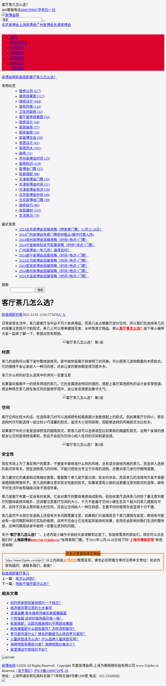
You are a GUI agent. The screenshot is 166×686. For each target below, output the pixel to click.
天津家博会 (62, 25)
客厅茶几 (22, 573)
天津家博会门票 (34, 179)
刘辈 (19, 314)
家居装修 (29, 127)
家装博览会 (31, 138)
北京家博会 (10, 25)
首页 (13, 37)
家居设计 (29, 143)
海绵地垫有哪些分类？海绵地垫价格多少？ (43, 644)
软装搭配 (17, 58)
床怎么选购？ (26, 578)
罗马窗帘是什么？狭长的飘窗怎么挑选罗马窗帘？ (48, 634)
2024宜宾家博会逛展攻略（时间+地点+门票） (54, 266)
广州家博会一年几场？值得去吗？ (45, 250)
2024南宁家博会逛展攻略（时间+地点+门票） (54, 255)
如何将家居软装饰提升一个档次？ (36, 603)
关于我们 (25, 671)
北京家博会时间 (34, 195)
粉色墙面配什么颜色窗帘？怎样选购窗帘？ (43, 629)
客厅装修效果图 (34, 117)
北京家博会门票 (34, 200)
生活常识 (29, 215)
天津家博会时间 (34, 184)
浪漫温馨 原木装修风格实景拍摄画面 (38, 613)
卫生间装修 (31, 112)
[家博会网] (10, 15)
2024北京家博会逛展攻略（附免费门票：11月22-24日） (61, 229)
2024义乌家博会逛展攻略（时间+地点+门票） (54, 260)
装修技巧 (17, 48)
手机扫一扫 (46, 10)
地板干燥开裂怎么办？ (33, 584)
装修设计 (17, 63)
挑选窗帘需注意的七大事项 (31, 608)
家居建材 (17, 68)
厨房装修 (29, 132)
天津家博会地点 (34, 189)
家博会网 (9, 77)
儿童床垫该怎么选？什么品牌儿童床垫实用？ (45, 639)
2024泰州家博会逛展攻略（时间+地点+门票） (54, 271)
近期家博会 (19, 42)
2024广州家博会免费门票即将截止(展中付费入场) (56, 234)
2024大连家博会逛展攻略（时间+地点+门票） (54, 276)
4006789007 (29, 10)
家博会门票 (31, 169)
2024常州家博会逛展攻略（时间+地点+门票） (54, 240)
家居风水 (30, 148)
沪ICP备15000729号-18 (51, 671)
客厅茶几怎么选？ (43, 77)
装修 (25, 153)
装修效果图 (32, 96)
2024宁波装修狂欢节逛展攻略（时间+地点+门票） (57, 245)
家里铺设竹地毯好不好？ (29, 649)
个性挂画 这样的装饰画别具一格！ (36, 618)
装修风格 (30, 106)
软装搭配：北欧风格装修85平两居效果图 (41, 623)
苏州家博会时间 (34, 158)
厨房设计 (29, 122)
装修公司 (30, 91)
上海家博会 (27, 25)
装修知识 (17, 53)
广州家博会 (45, 25)
